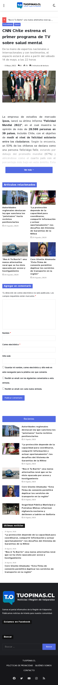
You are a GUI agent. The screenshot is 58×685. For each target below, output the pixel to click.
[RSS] (44, 678)
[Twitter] (21, 678)
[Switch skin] (54, 6)
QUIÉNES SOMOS (43, 666)
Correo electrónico (11, 345)
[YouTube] (29, 678)
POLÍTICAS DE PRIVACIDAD (19, 666)
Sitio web (6, 356)
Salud (17, 24)
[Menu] (3, 6)
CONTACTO (29, 671)
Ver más (28, 170)
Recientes (29, 419)
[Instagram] (36, 678)
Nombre (6, 333)
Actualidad (7, 24)
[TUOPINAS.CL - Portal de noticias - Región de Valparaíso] (29, 5)
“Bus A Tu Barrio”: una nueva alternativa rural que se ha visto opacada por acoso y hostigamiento (14, 265)
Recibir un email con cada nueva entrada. (23, 389)
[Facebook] (14, 678)
